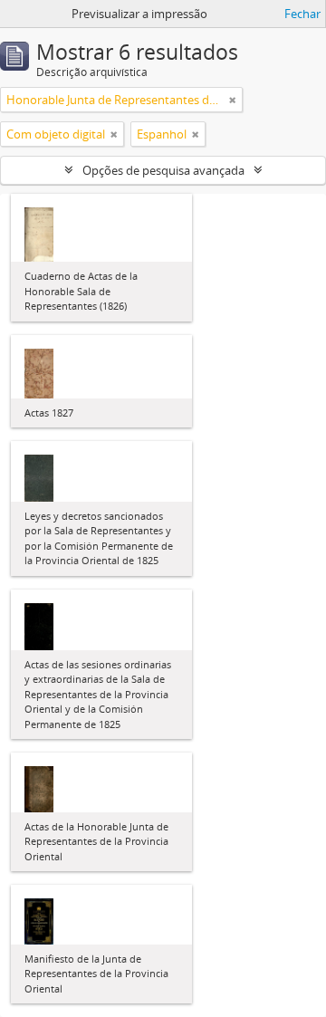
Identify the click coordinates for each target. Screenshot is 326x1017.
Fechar (302, 13)
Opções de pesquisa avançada (163, 170)
